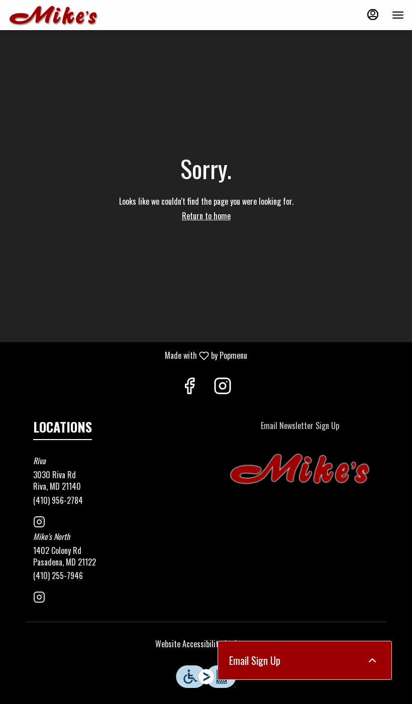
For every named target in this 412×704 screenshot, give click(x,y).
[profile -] (373, 15)
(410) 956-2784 (58, 500)
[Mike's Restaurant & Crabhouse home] (53, 15)
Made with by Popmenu (127, 355)
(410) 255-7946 (58, 576)
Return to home (206, 216)
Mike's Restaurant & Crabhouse (300, 469)
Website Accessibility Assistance (206, 644)
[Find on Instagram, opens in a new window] (223, 386)
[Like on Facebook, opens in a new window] (189, 386)
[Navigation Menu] (398, 15)
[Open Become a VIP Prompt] (372, 660)
